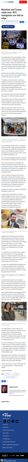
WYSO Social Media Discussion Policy (11, 444)
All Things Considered (10, 377)
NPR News (8, 374)
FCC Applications (6, 438)
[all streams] (26, 460)
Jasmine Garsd (9, 21)
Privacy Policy (6, 433)
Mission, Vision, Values (7, 447)
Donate (24, 2)
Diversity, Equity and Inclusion (9, 441)
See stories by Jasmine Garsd (16, 395)
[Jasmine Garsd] (4, 389)
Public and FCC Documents (8, 430)
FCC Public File (6, 435)
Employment (5, 427)
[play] (2, 460)
